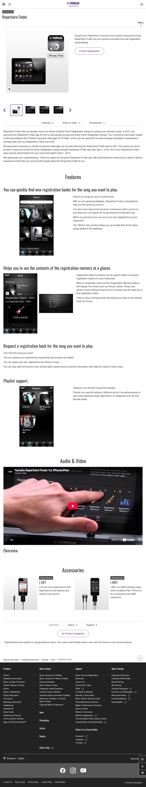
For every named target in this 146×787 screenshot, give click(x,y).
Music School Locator (48, 685)
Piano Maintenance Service (86, 702)
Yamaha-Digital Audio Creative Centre (91, 718)
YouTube (79, 742)
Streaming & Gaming (12, 715)
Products (44, 659)
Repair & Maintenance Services (88, 705)
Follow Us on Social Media (86, 729)
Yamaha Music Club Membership (89, 722)
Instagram (79, 739)
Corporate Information (120, 675)
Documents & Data (83, 685)
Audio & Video (70, 122)
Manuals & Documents (84, 695)
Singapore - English (15, 758)
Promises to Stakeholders (122, 691)
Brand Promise (117, 681)
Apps (53, 659)
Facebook (79, 736)
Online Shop (44, 747)
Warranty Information (84, 711)
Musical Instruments (11, 659)
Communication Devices (13, 718)
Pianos (6, 675)
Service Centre (81, 708)
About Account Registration (86, 675)
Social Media (60, 782)
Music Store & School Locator (87, 698)
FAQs (77, 688)
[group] (16, 110)
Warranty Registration (84, 715)
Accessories (95, 122)
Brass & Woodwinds (11, 691)
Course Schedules (47, 681)
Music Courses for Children (50, 675)
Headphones (8, 705)
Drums (6, 688)
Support (90, 624)
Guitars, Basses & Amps (13, 685)
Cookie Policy (46, 782)
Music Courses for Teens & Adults (53, 678)
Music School (45, 668)
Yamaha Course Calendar (49, 691)
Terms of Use (20, 782)
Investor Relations (118, 698)
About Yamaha (117, 668)
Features (46, 122)
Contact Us (80, 681)
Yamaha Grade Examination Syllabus (54, 695)
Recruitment (116, 685)
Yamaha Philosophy (119, 688)
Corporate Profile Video (121, 678)
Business (135, 758)
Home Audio (8, 711)
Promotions (44, 720)
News (41, 712)
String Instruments (11, 695)
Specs (71, 624)
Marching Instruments (12, 702)
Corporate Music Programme (51, 704)
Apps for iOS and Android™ (14, 722)
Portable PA (8, 708)
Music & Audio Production (14, 681)
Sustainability (117, 702)
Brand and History (118, 695)
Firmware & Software (84, 691)
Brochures (79, 678)
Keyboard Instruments (30, 659)
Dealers (42, 736)
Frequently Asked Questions (51, 688)
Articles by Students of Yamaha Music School (52, 700)
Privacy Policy (33, 782)
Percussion (8, 698)
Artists (42, 728)
